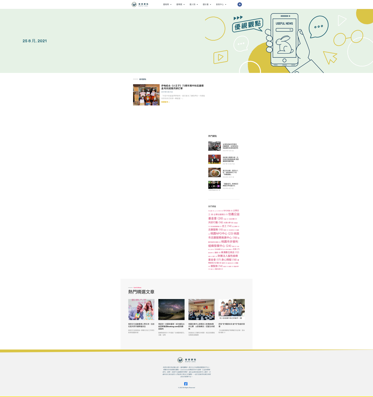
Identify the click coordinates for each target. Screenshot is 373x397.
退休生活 (231, 263)
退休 (224, 263)
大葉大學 (228, 223)
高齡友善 (219, 269)
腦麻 (218, 253)
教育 (226, 230)
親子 (215, 256)
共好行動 (215, 222)
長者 (225, 266)
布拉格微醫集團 (215, 226)
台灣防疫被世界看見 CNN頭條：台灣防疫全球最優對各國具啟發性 (230, 146)
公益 (226, 219)
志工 (227, 226)
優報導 (166, 4)
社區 (236, 249)
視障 (210, 256)
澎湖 (234, 246)
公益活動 (233, 219)
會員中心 (220, 4)
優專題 (179, 4)
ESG (220, 211)
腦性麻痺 (211, 252)
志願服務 (215, 229)
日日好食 (232, 230)
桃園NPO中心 (221, 233)
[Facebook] (239, 4)
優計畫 (206, 4)
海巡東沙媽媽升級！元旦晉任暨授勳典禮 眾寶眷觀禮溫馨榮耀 (231, 159)
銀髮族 (217, 266)
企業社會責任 (221, 214)
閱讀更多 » (165, 102)
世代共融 (228, 211)
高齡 (212, 269)
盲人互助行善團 (227, 249)
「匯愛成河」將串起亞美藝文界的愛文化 (230, 185)
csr (216, 211)
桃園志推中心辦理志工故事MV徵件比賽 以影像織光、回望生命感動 (201, 326)
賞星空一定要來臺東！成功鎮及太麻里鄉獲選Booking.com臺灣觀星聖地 (171, 326)
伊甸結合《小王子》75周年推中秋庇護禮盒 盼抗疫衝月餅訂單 (182, 87)
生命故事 (219, 249)
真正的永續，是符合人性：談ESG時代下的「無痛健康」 (230, 172)
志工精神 (235, 226)
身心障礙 (229, 259)
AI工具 (211, 211)
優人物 (192, 4)
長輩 (230, 266)
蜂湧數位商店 (230, 252)
